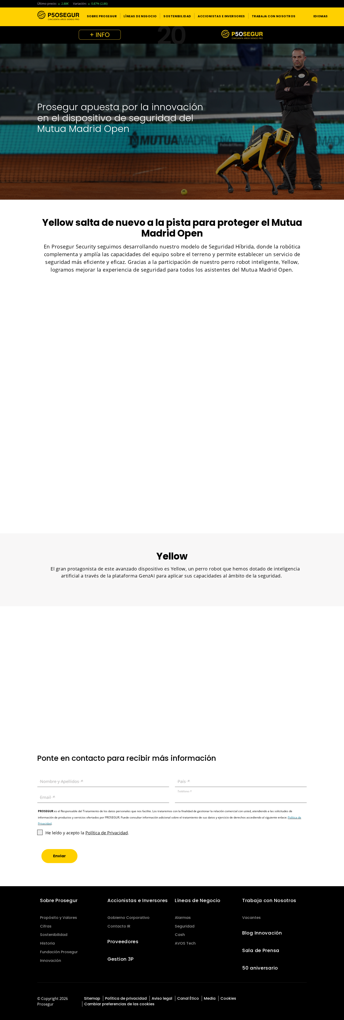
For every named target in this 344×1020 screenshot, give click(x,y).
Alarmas (183, 917)
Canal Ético (188, 998)
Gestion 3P (120, 959)
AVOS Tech (185, 943)
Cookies (228, 998)
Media (210, 998)
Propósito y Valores (58, 917)
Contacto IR (118, 926)
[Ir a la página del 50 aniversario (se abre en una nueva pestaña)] (172, 35)
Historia (47, 943)
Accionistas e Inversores (137, 900)
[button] (102, 16)
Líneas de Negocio (197, 900)
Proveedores (123, 941)
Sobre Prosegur (59, 900)
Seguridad (184, 926)
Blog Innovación (262, 933)
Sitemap (92, 998)
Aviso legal (162, 998)
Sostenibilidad (53, 934)
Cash (180, 934)
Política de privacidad (126, 998)
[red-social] (286, 998)
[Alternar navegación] (301, 16)
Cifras (45, 926)
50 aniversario (260, 968)
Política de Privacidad (106, 833)
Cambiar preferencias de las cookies (119, 1004)
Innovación (50, 960)
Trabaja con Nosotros (269, 900)
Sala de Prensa (260, 950)
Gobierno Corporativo (128, 917)
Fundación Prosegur (59, 952)
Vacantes (251, 917)
